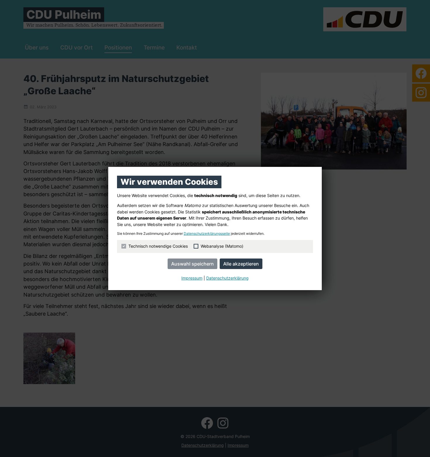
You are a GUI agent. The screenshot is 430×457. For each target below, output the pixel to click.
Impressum (191, 277)
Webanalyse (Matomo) (222, 246)
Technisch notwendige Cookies (158, 246)
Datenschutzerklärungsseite (207, 234)
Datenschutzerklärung (227, 277)
